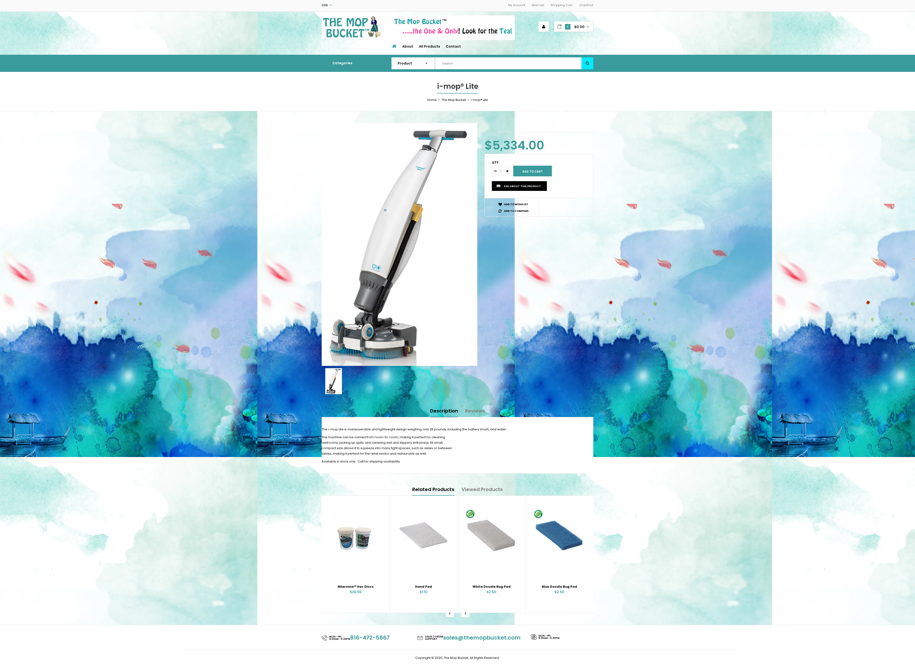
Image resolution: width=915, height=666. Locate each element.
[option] (399, 244)
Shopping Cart (561, 5)
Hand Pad (423, 586)
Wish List (538, 5)
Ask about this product (522, 186)
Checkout (586, 5)
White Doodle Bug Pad (492, 586)
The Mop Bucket (454, 100)
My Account (516, 5)
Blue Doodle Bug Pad (559, 586)
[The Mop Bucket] (352, 37)
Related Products (433, 489)
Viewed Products (482, 489)
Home (432, 100)
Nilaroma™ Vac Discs (356, 586)
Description (444, 411)
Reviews (475, 411)
